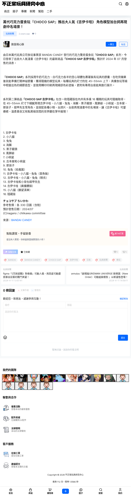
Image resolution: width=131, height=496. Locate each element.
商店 (7, 11)
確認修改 (124, 298)
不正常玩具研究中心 (74, 474)
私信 (123, 44)
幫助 (41, 11)
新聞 (32, 11)
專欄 (24, 11)
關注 (112, 44)
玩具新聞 (10, 33)
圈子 (15, 11)
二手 (49, 11)
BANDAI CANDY (21, 220)
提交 (123, 338)
